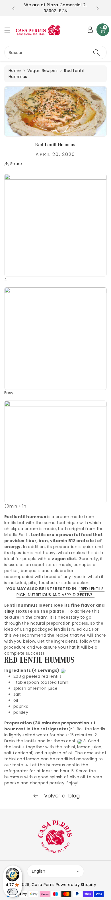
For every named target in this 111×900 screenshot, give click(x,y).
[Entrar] (90, 29)
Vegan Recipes (42, 70)
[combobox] (55, 52)
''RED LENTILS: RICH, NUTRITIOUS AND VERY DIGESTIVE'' (60, 592)
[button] (10, 30)
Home (15, 70)
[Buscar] (96, 52)
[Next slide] (97, 8)
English (38, 871)
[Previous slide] (13, 8)
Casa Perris (43, 884)
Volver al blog (61, 795)
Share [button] (16, 164)
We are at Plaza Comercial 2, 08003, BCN (55, 8)
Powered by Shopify (76, 884)
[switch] (12, 892)
